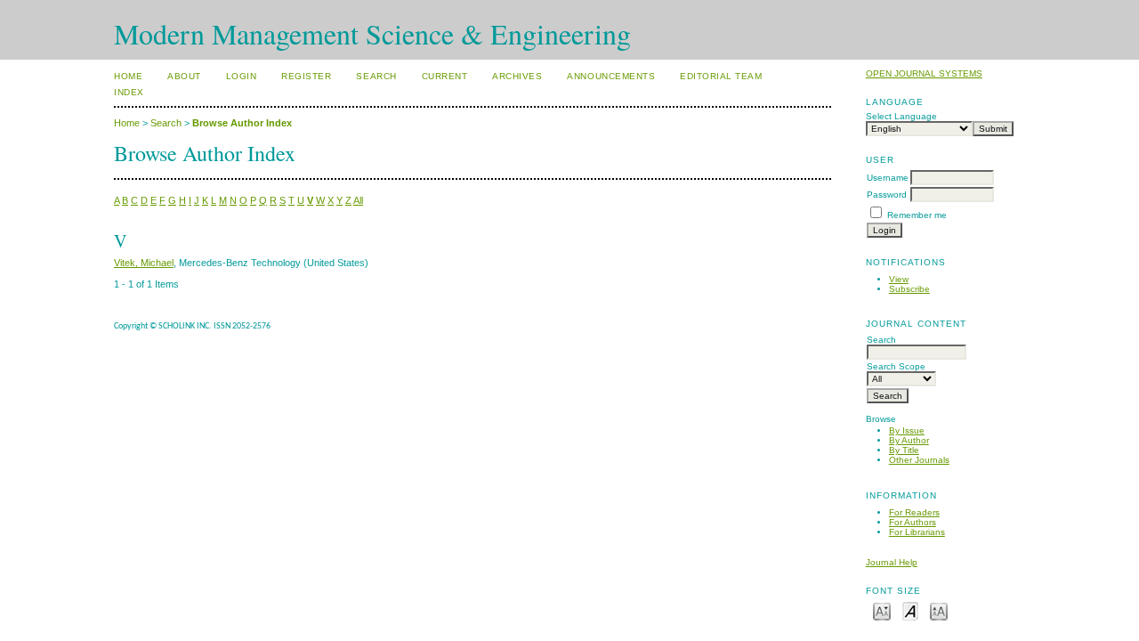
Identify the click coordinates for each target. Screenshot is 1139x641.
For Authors (912, 522)
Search (376, 76)
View (899, 279)
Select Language (901, 116)
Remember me (917, 215)
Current (445, 76)
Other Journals (919, 460)
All (358, 200)
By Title (904, 450)
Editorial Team (721, 76)
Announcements (611, 76)
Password (887, 194)
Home (128, 76)
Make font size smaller (882, 610)
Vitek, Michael (144, 262)
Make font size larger (939, 610)
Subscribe (909, 289)
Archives (517, 76)
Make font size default (910, 610)
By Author (909, 440)
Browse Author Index (242, 123)
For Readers (914, 512)
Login (241, 76)
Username (888, 178)
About (184, 76)
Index (129, 92)
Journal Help (891, 562)
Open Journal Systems (924, 73)
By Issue (907, 430)
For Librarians (917, 532)
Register (306, 76)
